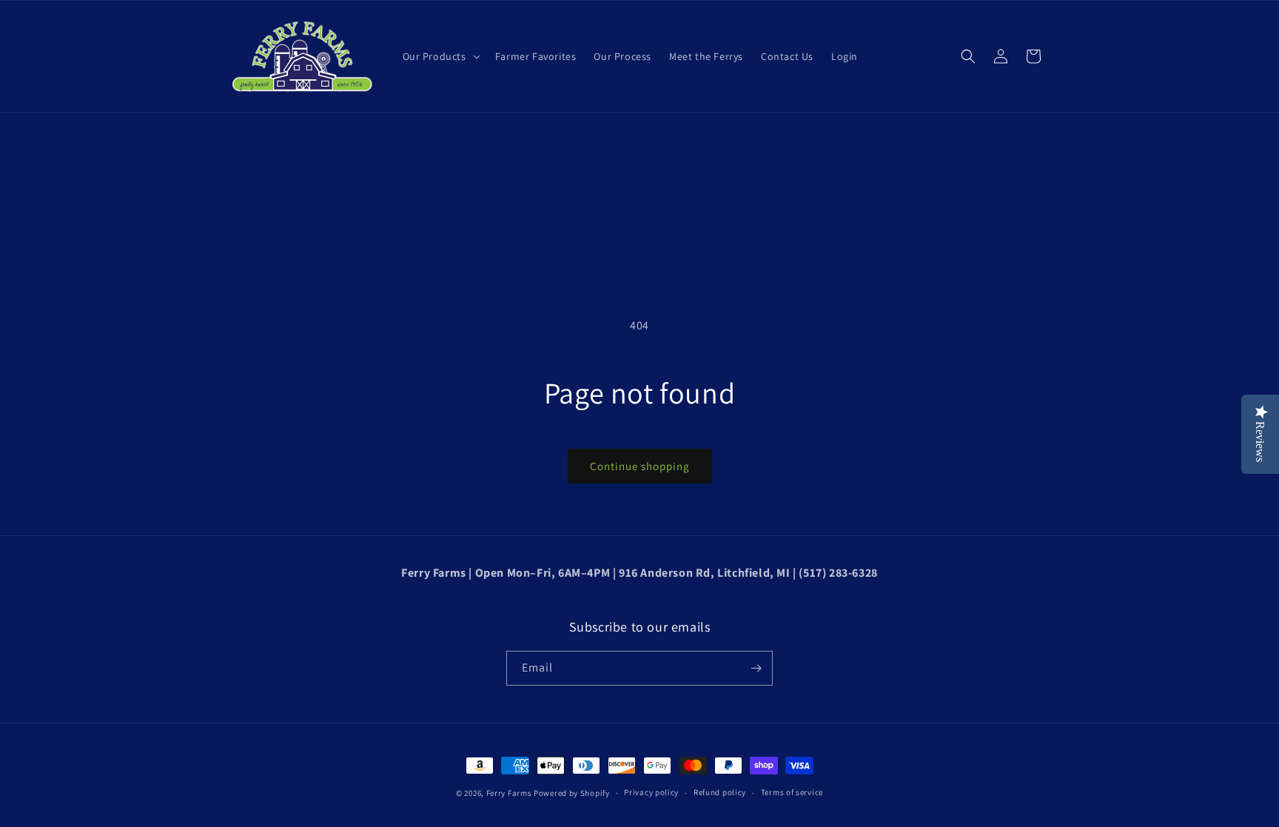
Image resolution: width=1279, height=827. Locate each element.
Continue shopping (640, 466)
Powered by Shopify (572, 793)
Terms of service (792, 792)
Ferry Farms (509, 793)
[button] (440, 56)
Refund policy (720, 792)
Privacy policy (651, 792)
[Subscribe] (755, 668)
